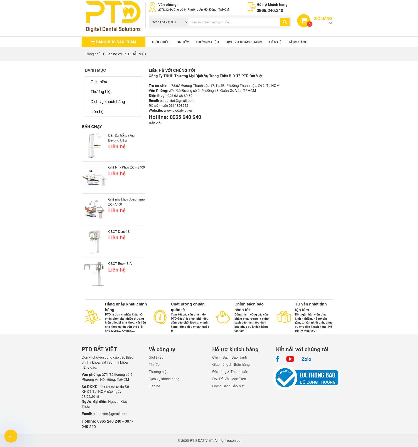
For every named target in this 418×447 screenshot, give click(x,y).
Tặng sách (297, 42)
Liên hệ (275, 42)
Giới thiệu (161, 42)
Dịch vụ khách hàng (244, 42)
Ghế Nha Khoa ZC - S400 (126, 167)
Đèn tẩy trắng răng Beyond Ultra (121, 137)
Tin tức (182, 42)
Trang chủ (92, 53)
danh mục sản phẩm (116, 41)
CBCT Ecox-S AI (120, 263)
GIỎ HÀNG (323, 18)
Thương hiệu (207, 42)
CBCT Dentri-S (119, 231)
